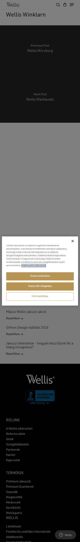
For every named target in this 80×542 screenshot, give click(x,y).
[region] (40, 270)
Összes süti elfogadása (40, 286)
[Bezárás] (72, 241)
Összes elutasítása (40, 276)
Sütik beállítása (40, 296)
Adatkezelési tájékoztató (33, 266)
